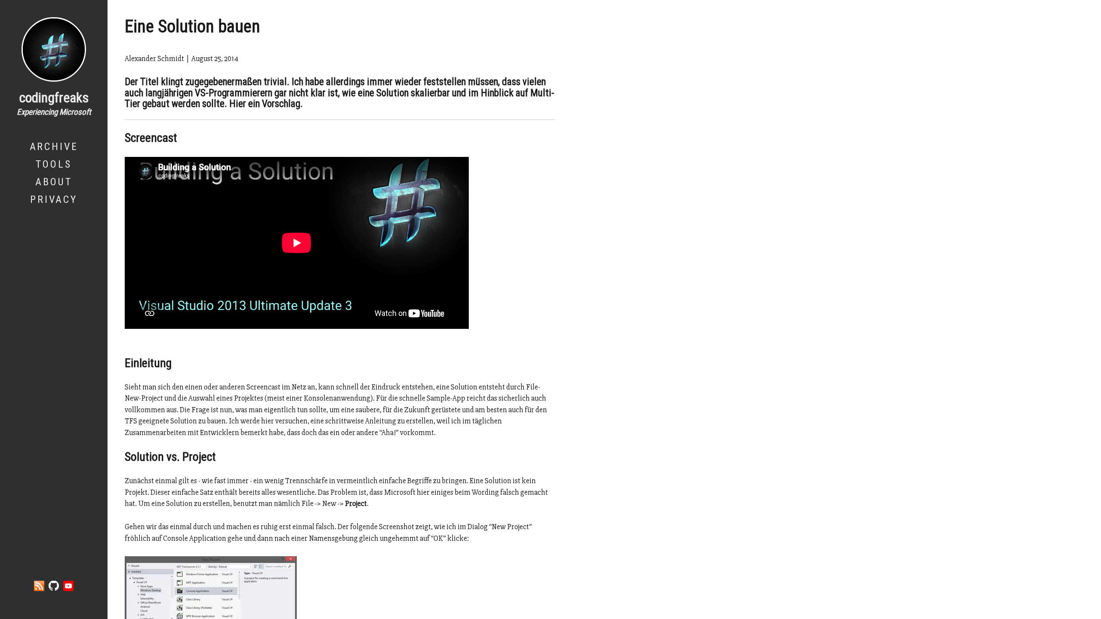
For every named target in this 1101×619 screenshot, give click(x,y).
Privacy (53, 199)
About (53, 182)
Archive (54, 147)
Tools (53, 164)
